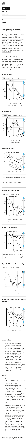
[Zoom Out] (24, 89)
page (11, 69)
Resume (4, 11)
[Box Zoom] (24, 85)
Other (4, 23)
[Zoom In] (24, 87)
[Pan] (24, 82)
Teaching (5, 17)
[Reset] (24, 91)
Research (5, 14)
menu (7, 8)
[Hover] (24, 95)
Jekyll (19, 437)
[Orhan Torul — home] (14, 3)
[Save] (24, 93)
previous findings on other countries (12, 50)
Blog (3, 20)
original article (8, 59)
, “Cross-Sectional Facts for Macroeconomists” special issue (12, 45)
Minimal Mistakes (8, 439)
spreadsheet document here (12, 65)
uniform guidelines (7, 42)
